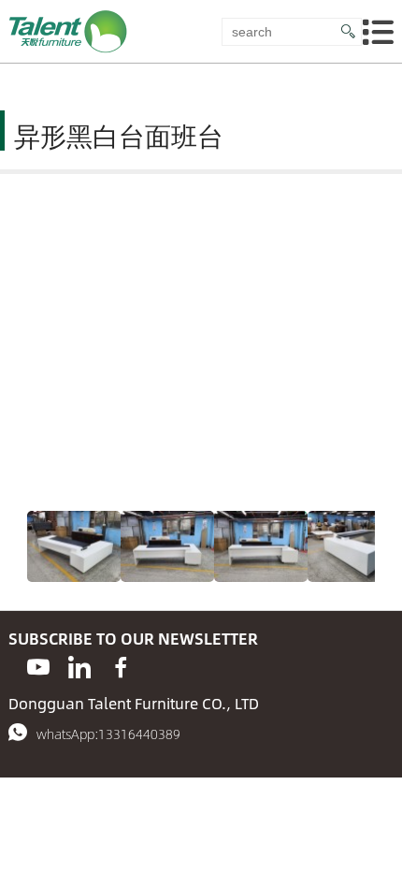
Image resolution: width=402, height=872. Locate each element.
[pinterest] (79, 667)
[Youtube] (38, 667)
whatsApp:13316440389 (108, 733)
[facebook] (120, 667)
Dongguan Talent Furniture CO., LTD (133, 703)
